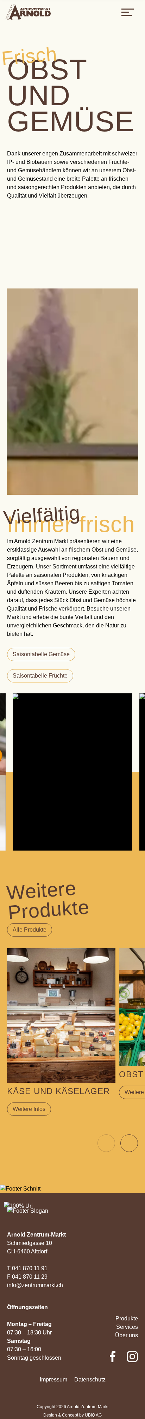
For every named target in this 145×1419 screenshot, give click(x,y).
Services (127, 1327)
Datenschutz (90, 1380)
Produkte (126, 1318)
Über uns (126, 1335)
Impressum (53, 1380)
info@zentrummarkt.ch (35, 1285)
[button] (129, 1143)
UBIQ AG (93, 1415)
